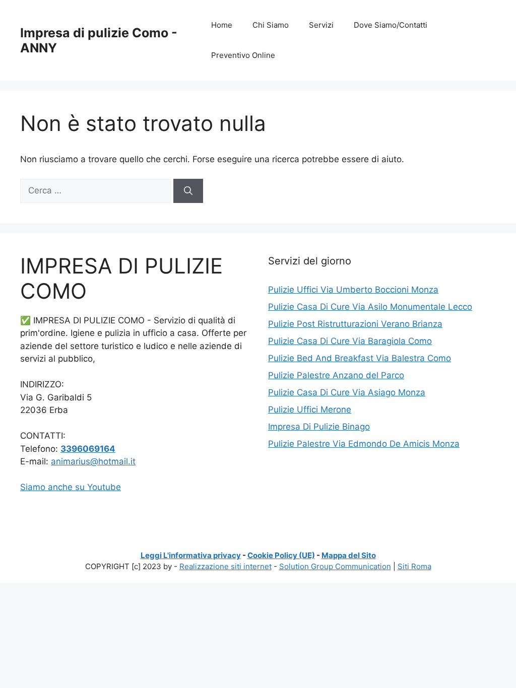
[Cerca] (188, 191)
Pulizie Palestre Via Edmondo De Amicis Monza (364, 444)
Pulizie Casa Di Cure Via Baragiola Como (350, 341)
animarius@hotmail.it (93, 461)
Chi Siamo (270, 25)
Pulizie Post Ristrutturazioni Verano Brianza (355, 324)
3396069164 (87, 449)
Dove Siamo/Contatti (390, 25)
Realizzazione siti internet (225, 566)
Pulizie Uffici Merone (309, 409)
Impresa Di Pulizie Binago (319, 427)
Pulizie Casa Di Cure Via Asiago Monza (346, 392)
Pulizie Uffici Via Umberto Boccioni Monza (353, 290)
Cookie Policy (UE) (281, 555)
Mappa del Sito (348, 555)
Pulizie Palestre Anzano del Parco (336, 375)
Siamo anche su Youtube (70, 487)
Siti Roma (414, 566)
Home (221, 25)
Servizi (321, 25)
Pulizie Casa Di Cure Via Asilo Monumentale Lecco (370, 307)
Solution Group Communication (335, 566)
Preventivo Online (243, 55)
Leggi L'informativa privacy (191, 555)
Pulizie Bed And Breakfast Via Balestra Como (359, 358)
